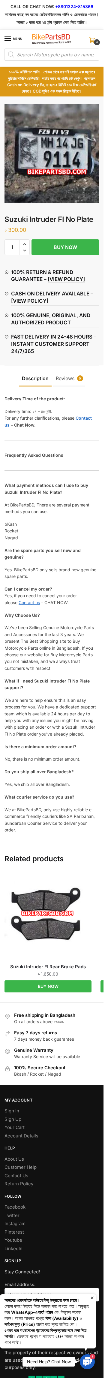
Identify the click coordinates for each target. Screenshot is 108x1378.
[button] (24, 244)
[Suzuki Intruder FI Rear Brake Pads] (48, 916)
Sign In (11, 1111)
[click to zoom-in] (54, 153)
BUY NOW (65, 247)
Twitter (12, 1215)
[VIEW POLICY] (66, 279)
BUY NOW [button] (48, 986)
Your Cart (14, 1127)
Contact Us (16, 1175)
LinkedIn (13, 1248)
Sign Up (12, 1119)
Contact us (29, 602)
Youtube (13, 1240)
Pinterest (14, 1232)
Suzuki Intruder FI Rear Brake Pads (48, 967)
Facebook (15, 1207)
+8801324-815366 (74, 6)
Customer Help (20, 1167)
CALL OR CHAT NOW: (32, 6)
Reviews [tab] (68, 378)
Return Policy (18, 1184)
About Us (14, 1159)
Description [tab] (35, 378)
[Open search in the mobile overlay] (51, 55)
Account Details (21, 1136)
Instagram (15, 1223)
